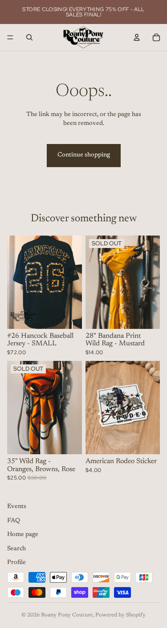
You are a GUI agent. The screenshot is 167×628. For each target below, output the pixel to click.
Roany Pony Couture (67, 615)
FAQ (13, 521)
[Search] (29, 37)
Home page (22, 535)
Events (16, 507)
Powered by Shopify (120, 615)
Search (16, 549)
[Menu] (10, 37)
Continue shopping (83, 155)
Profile (16, 563)
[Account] (137, 37)
